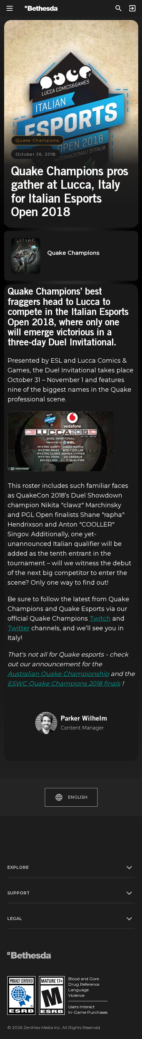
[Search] (118, 8)
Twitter (19, 628)
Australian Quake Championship (58, 674)
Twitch (100, 618)
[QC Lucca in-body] (61, 441)
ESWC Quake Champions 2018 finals (64, 683)
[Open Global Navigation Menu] (10, 8)
